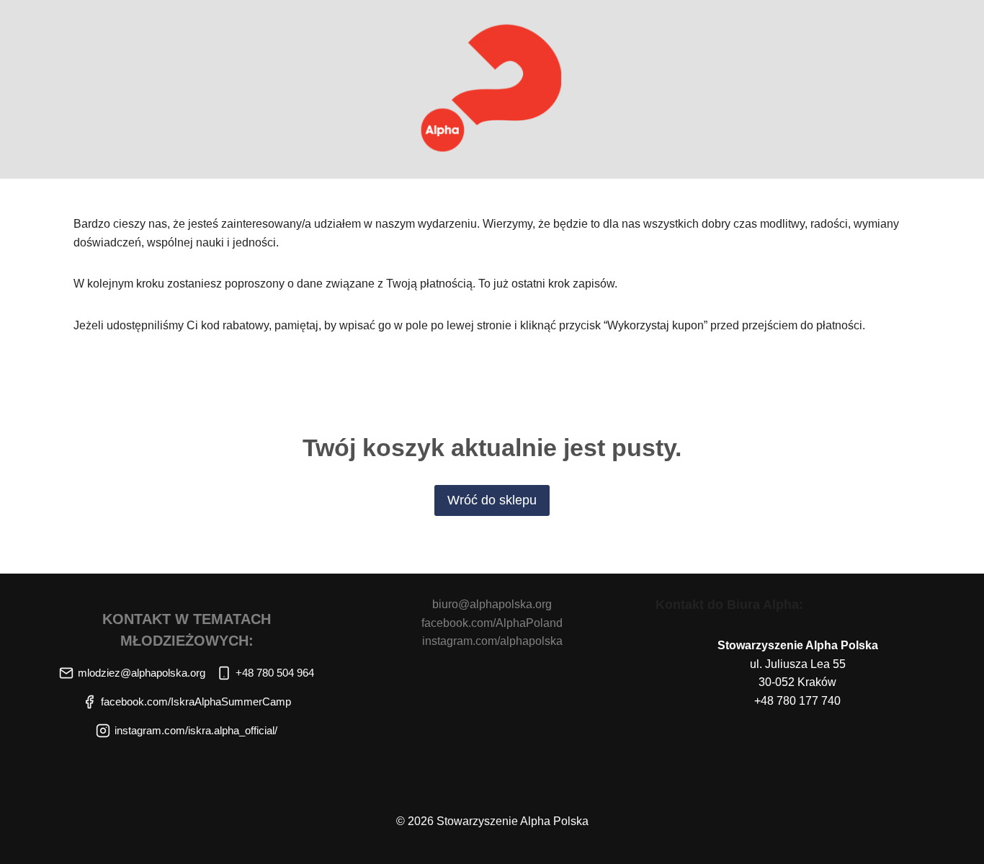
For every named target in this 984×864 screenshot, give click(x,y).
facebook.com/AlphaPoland (492, 623)
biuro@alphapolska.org (492, 604)
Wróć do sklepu (492, 500)
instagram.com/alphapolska (492, 641)
